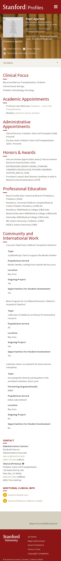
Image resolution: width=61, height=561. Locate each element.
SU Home (32, 536)
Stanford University (15, 538)
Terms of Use (34, 549)
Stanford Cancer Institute (27, 113)
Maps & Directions (36, 540)
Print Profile (14, 48)
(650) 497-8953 (10, 476)
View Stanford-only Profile (21, 53)
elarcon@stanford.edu (14, 456)
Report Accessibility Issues (42, 523)
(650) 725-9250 (10, 459)
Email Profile (33, 48)
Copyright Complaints (38, 553)
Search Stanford (36, 545)
